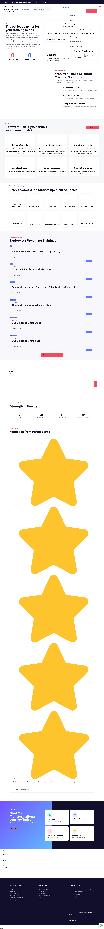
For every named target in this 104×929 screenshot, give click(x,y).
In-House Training (75, 41)
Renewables (17, 223)
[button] (58, 382)
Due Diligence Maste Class (26, 322)
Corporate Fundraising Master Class (31, 305)
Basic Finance (35, 224)
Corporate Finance (52, 224)
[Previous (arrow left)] (0, 928)
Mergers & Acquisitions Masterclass (31, 269)
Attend (89, 261)
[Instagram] (96, 1)
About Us (73, 11)
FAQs (71, 20)
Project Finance (69, 206)
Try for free (91, 11)
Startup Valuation (86, 223)
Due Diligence (69, 224)
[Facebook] (91, 1)
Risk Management (86, 206)
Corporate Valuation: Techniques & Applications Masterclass (45, 287)
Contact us (92, 127)
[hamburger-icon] (100, 6)
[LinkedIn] (101, 1)
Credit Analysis (34, 206)
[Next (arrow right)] (2, 928)
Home (67, 7)
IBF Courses (69, 26)
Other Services (70, 33)
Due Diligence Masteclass (26, 340)
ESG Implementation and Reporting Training (36, 251)
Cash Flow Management (17, 205)
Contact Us (73, 15)
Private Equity (52, 206)
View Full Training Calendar (51, 355)
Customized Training (76, 46)
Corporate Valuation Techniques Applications (84, 30)
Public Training (70, 24)
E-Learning (73, 37)
